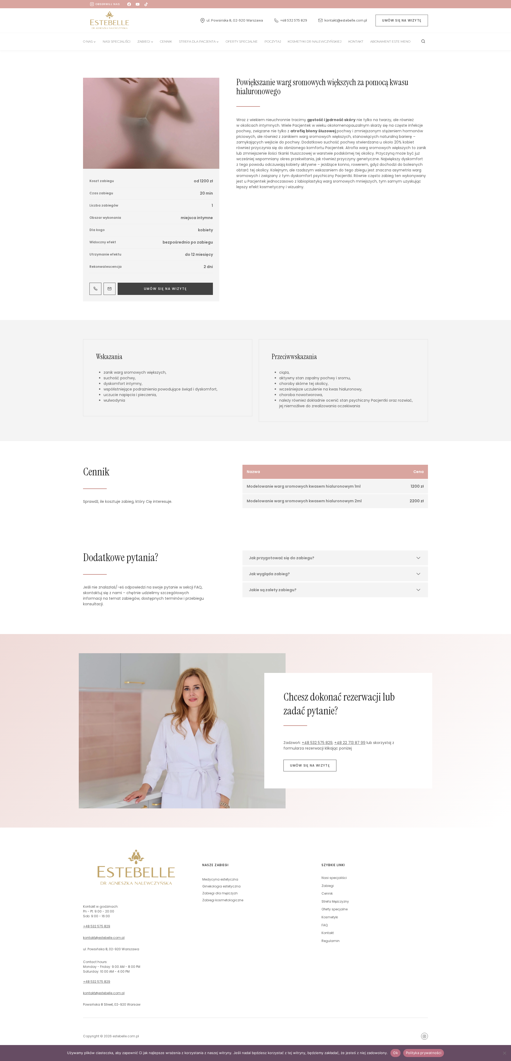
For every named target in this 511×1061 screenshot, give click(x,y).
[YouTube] (137, 4)
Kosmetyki (330, 917)
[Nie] (504, 1053)
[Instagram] (424, 1036)
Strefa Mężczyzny (335, 901)
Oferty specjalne (242, 41)
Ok (395, 1053)
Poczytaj (273, 41)
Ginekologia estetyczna (221, 886)
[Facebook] (129, 4)
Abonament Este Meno (390, 41)
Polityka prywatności (423, 1053)
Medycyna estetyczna (220, 879)
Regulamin (331, 941)
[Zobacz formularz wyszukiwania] (423, 41)
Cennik (166, 41)
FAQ (325, 925)
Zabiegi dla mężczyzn (220, 893)
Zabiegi (328, 885)
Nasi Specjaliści (116, 41)
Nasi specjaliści (334, 877)
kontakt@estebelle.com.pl (104, 937)
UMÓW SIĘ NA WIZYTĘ (401, 20)
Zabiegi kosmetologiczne (222, 900)
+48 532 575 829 (317, 742)
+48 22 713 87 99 (349, 742)
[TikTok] (146, 4)
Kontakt (355, 41)
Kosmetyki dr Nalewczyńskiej (314, 41)
